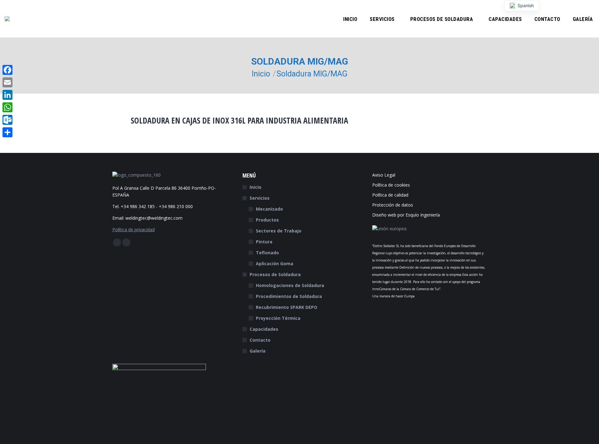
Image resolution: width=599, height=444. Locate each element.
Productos (267, 220)
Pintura (264, 242)
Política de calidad (390, 195)
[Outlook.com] (7, 120)
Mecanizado (269, 209)
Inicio (255, 187)
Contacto (260, 340)
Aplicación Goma (274, 263)
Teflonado (267, 253)
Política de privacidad (133, 229)
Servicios (260, 198)
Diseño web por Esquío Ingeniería (406, 215)
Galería (257, 351)
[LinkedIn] (7, 95)
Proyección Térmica (278, 318)
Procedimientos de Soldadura (289, 296)
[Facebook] (7, 70)
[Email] (7, 82)
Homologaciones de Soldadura (290, 285)
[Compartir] (7, 132)
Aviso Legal (383, 175)
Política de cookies (391, 185)
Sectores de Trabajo (278, 231)
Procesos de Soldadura (275, 274)
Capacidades (264, 329)
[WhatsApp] (7, 107)
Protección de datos (392, 205)
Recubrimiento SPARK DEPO (286, 307)
